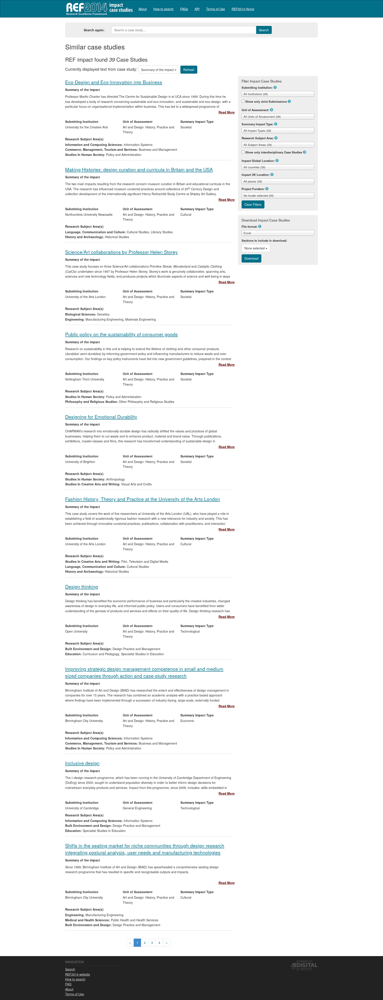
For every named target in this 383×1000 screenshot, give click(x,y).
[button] (275, 87)
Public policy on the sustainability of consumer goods (121, 334)
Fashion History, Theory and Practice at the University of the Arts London (142, 499)
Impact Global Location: (258, 161)
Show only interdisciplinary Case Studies (273, 152)
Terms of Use (215, 9)
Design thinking (81, 586)
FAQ (68, 984)
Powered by (304, 961)
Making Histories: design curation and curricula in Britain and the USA (139, 169)
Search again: (94, 30)
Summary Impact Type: (257, 124)
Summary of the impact (158, 69)
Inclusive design (82, 763)
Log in (313, 7)
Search (70, 969)
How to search (163, 9)
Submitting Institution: (257, 87)
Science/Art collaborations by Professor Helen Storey (121, 252)
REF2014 (98, 9)
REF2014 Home (243, 9)
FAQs (184, 9)
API (197, 9)
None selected (255, 248)
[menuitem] (142, 9)
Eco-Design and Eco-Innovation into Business (113, 82)
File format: (249, 226)
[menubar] (196, 9)
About (143, 9)
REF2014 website (77, 974)
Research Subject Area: (258, 138)
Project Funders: (253, 189)
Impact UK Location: (256, 175)
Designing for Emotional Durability (101, 416)
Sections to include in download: (264, 240)
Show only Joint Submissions (266, 101)
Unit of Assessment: (255, 110)
